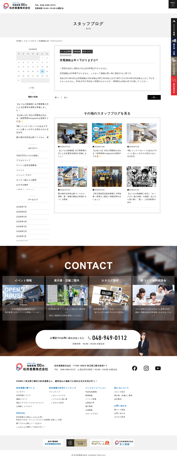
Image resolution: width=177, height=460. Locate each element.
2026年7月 (21, 207)
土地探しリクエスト (24, 406)
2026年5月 (21, 216)
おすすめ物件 (22, 185)
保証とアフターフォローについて (30, 403)
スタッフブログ (91, 414)
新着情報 (89, 395)
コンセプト (20, 392)
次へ (66, 97)
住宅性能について (23, 395)
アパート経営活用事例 (26, 165)
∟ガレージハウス (57, 395)
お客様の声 (90, 403)
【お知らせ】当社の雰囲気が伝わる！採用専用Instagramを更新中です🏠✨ (32, 118)
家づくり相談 (119, 410)
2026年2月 (21, 231)
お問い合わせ (119, 413)
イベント (20, 170)
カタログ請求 (119, 417)
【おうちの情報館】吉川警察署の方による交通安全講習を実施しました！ (32, 107)
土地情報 (89, 410)
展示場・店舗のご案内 (123, 395)
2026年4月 (21, 221)
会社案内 (117, 399)
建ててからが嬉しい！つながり (29, 423)
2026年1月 (21, 236)
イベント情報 (90, 399)
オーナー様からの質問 (26, 180)
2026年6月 (21, 212)
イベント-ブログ (23, 175)
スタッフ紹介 (119, 392)
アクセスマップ (23, 160)
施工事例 (89, 406)
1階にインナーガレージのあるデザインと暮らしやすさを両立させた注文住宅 (32, 129)
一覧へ (154, 97)
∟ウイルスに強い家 (58, 399)
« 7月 (31, 88)
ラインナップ (54, 392)
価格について (21, 399)
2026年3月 (21, 226)
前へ (57, 97)
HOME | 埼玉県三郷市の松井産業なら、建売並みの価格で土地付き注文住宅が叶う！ (56, 381)
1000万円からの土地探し (27, 155)
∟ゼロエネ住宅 (56, 403)
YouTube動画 (91, 392)
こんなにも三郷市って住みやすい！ (30, 427)
